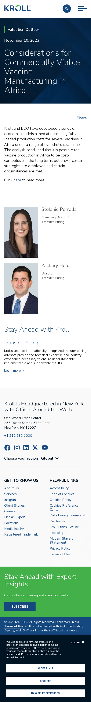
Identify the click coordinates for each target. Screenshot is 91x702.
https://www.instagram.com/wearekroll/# (17, 447)
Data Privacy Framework (68, 515)
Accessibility (59, 488)
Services (10, 494)
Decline (45, 681)
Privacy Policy (60, 549)
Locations (11, 523)
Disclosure (57, 521)
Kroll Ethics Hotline (64, 527)
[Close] (83, 642)
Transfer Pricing (53, 222)
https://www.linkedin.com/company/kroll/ (26, 447)
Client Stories (14, 506)
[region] (45, 668)
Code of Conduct (62, 494)
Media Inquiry (14, 529)
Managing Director (55, 217)
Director (47, 273)
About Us (11, 488)
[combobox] (50, 458)
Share (82, 118)
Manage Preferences (45, 693)
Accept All (45, 668)
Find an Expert (15, 517)
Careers (10, 511)
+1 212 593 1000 (18, 435)
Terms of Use (60, 554)
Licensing (56, 533)
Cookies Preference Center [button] (64, 508)
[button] (66, 8)
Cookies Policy (60, 500)
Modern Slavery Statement (61, 541)
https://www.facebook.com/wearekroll (7, 448)
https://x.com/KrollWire (35, 447)
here (17, 180)
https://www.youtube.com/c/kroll (44, 447)
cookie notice (48, 654)
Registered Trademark (21, 535)
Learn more (12, 371)
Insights (10, 500)
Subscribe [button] (19, 606)
